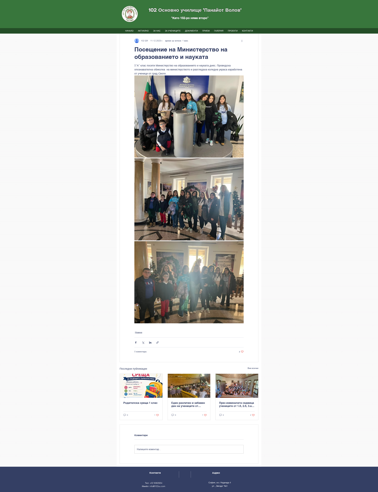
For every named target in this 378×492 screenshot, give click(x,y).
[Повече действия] (242, 40)
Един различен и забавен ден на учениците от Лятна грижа (188, 404)
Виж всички (253, 368)
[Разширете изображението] (189, 116)
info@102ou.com (157, 486)
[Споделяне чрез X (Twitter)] (143, 342)
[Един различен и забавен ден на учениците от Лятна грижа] (189, 386)
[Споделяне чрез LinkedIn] (150, 342)
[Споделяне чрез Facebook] (135, 342)
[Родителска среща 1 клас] (141, 386)
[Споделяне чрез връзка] (157, 342)
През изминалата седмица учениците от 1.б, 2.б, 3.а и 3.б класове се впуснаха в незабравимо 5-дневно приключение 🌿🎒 (236, 404)
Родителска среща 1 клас (140, 402)
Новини (138, 332)
